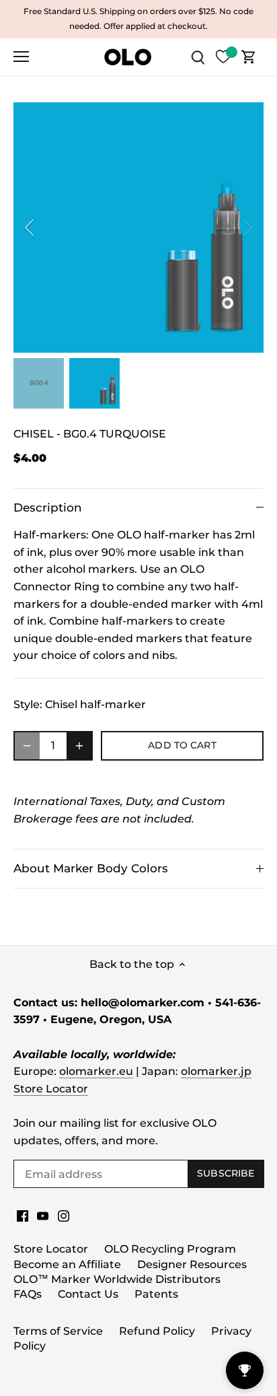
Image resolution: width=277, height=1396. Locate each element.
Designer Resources (192, 1264)
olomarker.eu (96, 1071)
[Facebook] (22, 1215)
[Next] (247, 227)
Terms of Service (58, 1331)
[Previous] (30, 227)
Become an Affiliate (67, 1264)
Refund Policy (157, 1331)
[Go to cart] (249, 56)
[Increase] (79, 746)
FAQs (27, 1294)
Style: (27, 704)
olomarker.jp (216, 1071)
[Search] (197, 56)
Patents (156, 1294)
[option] (138, 227)
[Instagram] (63, 1215)
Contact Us (88, 1294)
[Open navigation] (21, 56)
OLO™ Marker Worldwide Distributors (117, 1279)
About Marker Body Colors (90, 868)
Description (47, 507)
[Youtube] (42, 1215)
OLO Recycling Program (170, 1249)
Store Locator (50, 1088)
